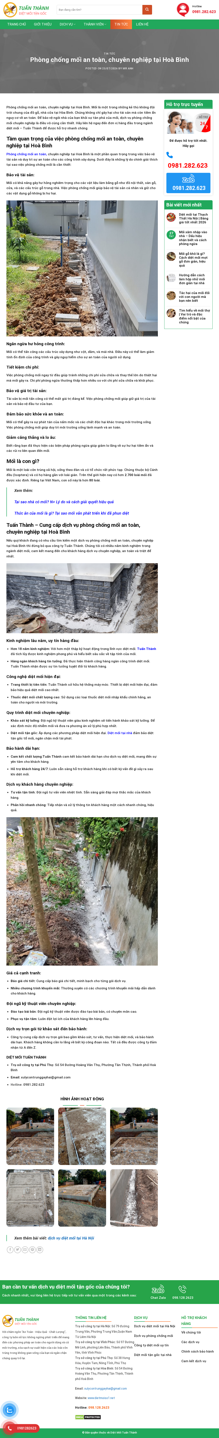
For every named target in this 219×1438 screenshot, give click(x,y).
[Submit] (147, 10)
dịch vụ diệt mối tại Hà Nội (71, 1238)
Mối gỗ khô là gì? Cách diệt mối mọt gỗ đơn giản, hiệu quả (193, 259)
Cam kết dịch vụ (193, 1361)
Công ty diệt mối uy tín (151, 1345)
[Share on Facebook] (10, 1249)
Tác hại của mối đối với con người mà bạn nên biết (194, 297)
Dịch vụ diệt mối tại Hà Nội (154, 1326)
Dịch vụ (66, 24)
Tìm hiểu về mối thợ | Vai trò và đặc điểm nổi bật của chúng (194, 316)
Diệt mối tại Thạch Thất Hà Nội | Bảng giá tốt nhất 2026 (193, 218)
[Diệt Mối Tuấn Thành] (26, 9)
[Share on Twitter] (17, 1249)
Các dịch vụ (190, 1342)
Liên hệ (142, 24)
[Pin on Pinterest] (32, 1249)
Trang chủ (16, 24)
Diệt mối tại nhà (120, 733)
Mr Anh (128, 68)
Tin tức (121, 24)
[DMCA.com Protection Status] (88, 1417)
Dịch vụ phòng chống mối (153, 1336)
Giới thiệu (43, 24)
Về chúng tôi (191, 1332)
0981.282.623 (204, 11)
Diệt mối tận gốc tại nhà (153, 1355)
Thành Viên (94, 24)
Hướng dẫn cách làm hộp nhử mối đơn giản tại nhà (192, 279)
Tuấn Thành (146, 649)
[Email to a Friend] (25, 1249)
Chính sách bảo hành (197, 1351)
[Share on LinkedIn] (39, 1249)
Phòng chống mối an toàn (26, 154)
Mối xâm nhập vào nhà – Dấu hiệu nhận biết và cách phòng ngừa (193, 238)
